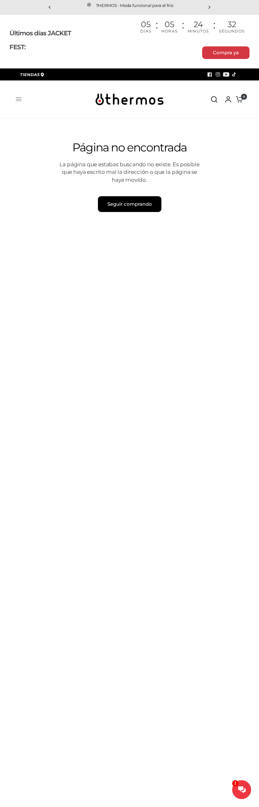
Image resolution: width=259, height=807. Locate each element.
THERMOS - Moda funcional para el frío (134, 5)
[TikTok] (234, 74)
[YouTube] (226, 74)
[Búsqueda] (214, 99)
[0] (237, 99)
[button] (226, 52)
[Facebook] (210, 74)
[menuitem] (33, 75)
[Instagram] (218, 74)
